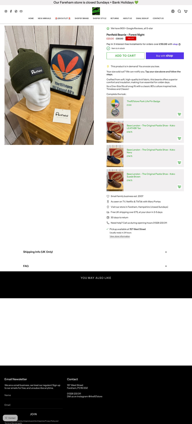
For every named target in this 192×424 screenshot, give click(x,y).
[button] (179, 11)
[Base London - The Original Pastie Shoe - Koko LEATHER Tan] (115, 132)
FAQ (26, 266)
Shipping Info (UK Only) (38, 251)
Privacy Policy (50, 421)
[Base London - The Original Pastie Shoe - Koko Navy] (115, 156)
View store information (120, 236)
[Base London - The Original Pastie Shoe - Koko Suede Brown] (115, 180)
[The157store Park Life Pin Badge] (115, 108)
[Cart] (186, 11)
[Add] (179, 114)
